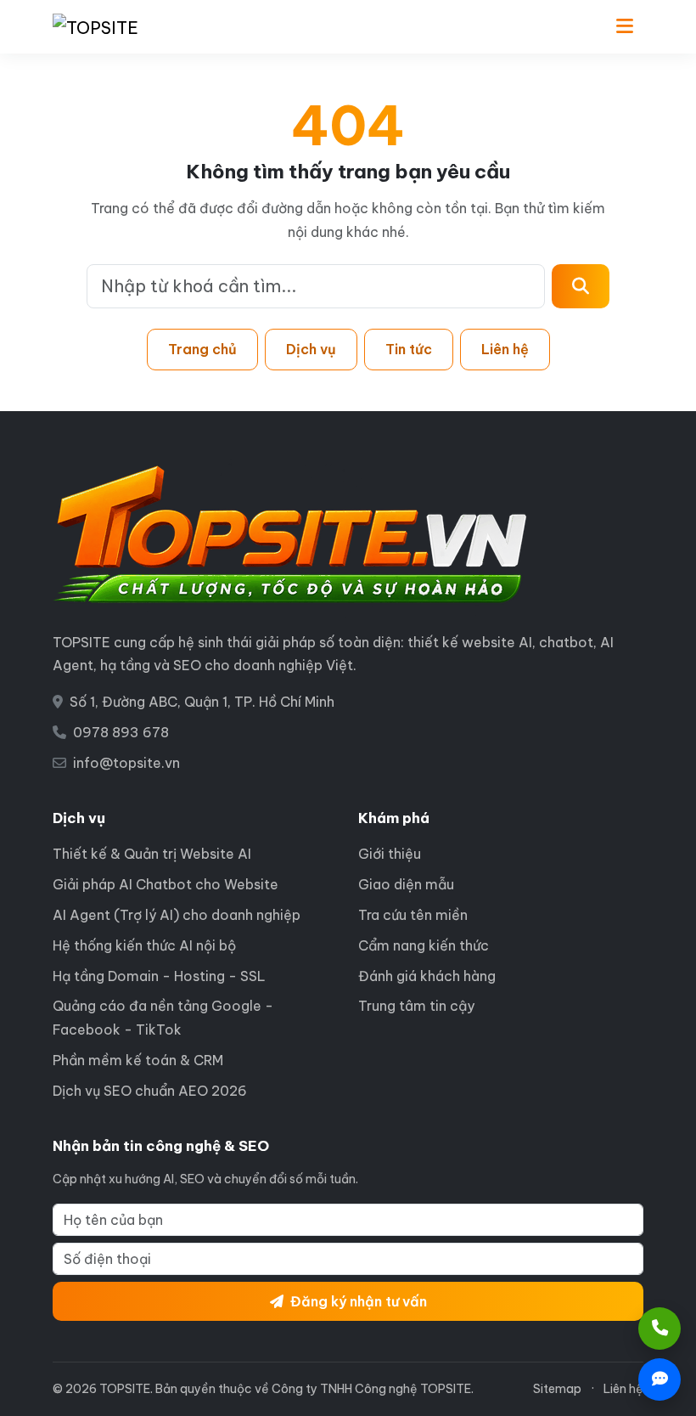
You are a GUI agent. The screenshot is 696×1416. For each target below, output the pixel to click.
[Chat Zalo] (659, 1379)
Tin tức (408, 349)
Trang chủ (202, 349)
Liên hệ (505, 349)
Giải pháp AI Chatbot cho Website (165, 884)
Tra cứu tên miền (413, 914)
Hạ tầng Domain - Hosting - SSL (159, 976)
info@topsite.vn (126, 762)
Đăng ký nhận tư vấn (358, 1301)
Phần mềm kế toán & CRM (138, 1060)
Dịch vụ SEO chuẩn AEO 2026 (150, 1090)
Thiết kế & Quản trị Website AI (152, 853)
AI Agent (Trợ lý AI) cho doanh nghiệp (176, 914)
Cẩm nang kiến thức (423, 945)
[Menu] (624, 27)
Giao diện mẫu (406, 884)
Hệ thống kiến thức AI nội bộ (144, 945)
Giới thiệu (389, 853)
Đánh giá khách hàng (427, 976)
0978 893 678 (121, 732)
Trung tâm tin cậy (416, 1005)
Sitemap (557, 1388)
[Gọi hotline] (659, 1328)
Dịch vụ (311, 349)
